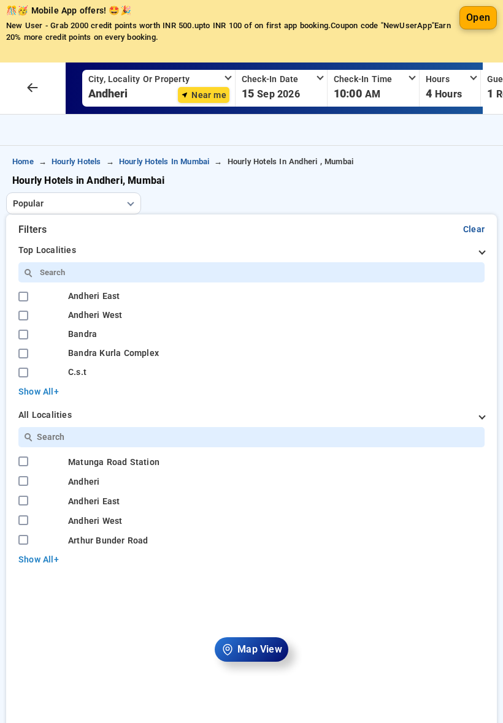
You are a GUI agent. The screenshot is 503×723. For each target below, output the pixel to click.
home (23, 161)
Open (478, 17)
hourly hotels (76, 161)
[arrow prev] (32, 88)
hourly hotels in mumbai (164, 161)
